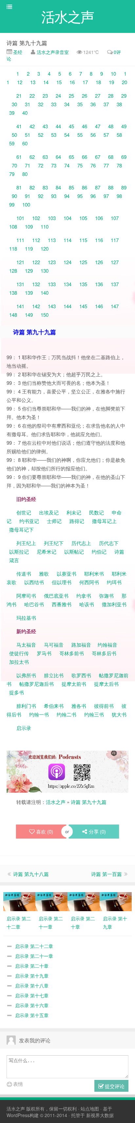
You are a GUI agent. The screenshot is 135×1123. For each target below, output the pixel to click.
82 (32, 187)
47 (97, 126)
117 (115, 240)
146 (99, 306)
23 (45, 95)
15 (59, 82)
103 (52, 217)
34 (66, 104)
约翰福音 (107, 644)
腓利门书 (26, 705)
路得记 (77, 520)
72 (40, 165)
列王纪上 (26, 542)
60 (25, 143)
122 (36, 262)
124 (67, 262)
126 (99, 262)
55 (80, 134)
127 (115, 262)
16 (72, 82)
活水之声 (56, 801)
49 (123, 126)
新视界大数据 (100, 1115)
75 (80, 165)
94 (66, 195)
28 (110, 95)
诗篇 (119, 551)
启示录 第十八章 (31, 985)
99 (11, 204)
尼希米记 (45, 551)
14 (45, 82)
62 (32, 156)
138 (13, 292)
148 (13, 314)
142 (36, 306)
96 (93, 195)
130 (44, 270)
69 (123, 156)
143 (52, 306)
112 (36, 240)
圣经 (17, 52)
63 (45, 156)
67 (97, 156)
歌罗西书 (81, 675)
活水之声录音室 (53, 52)
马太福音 (26, 644)
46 (84, 126)
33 (53, 104)
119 (29, 248)
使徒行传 (19, 653)
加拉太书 (19, 661)
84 (58, 187)
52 (40, 134)
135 (83, 284)
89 (123, 187)
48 (110, 126)
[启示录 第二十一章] (51, 901)
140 (44, 292)
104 (67, 217)
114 (67, 240)
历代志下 (109, 542)
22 (32, 95)
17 (85, 82)
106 (99, 217)
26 (84, 95)
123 (52, 262)
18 (98, 82)
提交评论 (114, 1086)
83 (45, 187)
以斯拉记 (19, 551)
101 (20, 217)
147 (115, 306)
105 (83, 217)
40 (25, 112)
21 (19, 95)
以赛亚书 (66, 573)
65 (71, 156)
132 (36, 284)
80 (25, 173)
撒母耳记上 (104, 520)
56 (93, 134)
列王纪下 (54, 542)
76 (93, 165)
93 (53, 195)
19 (111, 82)
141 (20, 306)
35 (80, 104)
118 (13, 248)
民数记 (97, 512)
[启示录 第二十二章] (19, 901)
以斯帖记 (74, 551)
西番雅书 (61, 604)
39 (11, 112)
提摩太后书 (106, 683)
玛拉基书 (26, 617)
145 (83, 306)
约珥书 (114, 582)
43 (45, 126)
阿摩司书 (26, 595)
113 (52, 240)
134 (67, 284)
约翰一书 (39, 714)
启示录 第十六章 (31, 1005)
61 (19, 156)
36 (93, 104)
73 (53, 165)
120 (44, 248)
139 (29, 292)
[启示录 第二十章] (84, 901)
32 (40, 104)
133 (52, 284)
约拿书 (83, 595)
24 (58, 95)
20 (124, 82)
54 (66, 134)
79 (11, 173)
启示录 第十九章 (31, 975)
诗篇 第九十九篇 (27, 42)
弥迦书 (106, 595)
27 (97, 95)
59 (11, 143)
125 (83, 262)
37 (106, 104)
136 (99, 284)
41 (19, 126)
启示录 (23, 727)
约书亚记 (29, 520)
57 (106, 134)
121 (20, 262)
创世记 (23, 512)
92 (40, 195)
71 (27, 165)
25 (71, 95)
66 (84, 156)
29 (123, 95)
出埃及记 (48, 512)
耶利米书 (94, 573)
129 (29, 270)
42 (32, 126)
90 (14, 195)
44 (58, 126)
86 (84, 187)
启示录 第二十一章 (34, 956)
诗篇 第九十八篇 (31, 873)
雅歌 (44, 573)
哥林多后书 (104, 653)
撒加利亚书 (114, 604)
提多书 (16, 692)
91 (27, 195)
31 (27, 104)
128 (13, 270)
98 (119, 195)
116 (99, 240)
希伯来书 (54, 705)
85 (71, 187)
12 (19, 82)
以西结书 (34, 582)
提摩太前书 (74, 683)
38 (119, 104)
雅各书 (78, 705)
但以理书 (61, 582)
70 (14, 165)
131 (20, 284)
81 (19, 187)
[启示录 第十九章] (116, 901)
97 (106, 195)
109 (29, 226)
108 (13, 226)
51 (27, 134)
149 (29, 314)
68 (110, 156)
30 (14, 104)
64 (58, 156)
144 (67, 306)
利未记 (75, 512)
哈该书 (86, 604)
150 (44, 314)
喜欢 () (44, 831)
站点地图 (90, 1108)
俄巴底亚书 (56, 595)
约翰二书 (66, 714)
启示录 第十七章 (31, 995)
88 (110, 187)
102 (36, 217)
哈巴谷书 (34, 604)
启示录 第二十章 (31, 965)
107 (115, 217)
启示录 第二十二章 (34, 946)
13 (32, 82)
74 (66, 165)
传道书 (24, 573)
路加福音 (81, 644)
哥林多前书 (71, 653)
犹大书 (119, 714)
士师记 (54, 520)
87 (97, 187)
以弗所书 (26, 675)
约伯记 (99, 551)
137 (115, 284)
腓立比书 (54, 675)
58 (119, 134)
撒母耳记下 (21, 529)
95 (80, 195)
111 (20, 240)
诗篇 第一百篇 (106, 873)
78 (119, 165)
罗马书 (44, 653)
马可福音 (54, 644)
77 (106, 165)
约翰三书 (94, 714)
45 (71, 126)
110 (44, 226)
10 (113, 73)
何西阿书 (89, 582)
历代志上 (81, 542)
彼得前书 (104, 705)
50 (14, 134)
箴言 (14, 560)
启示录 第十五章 (31, 1015)
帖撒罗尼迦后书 (36, 683)
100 (26, 204)
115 (83, 240)
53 (53, 134)
